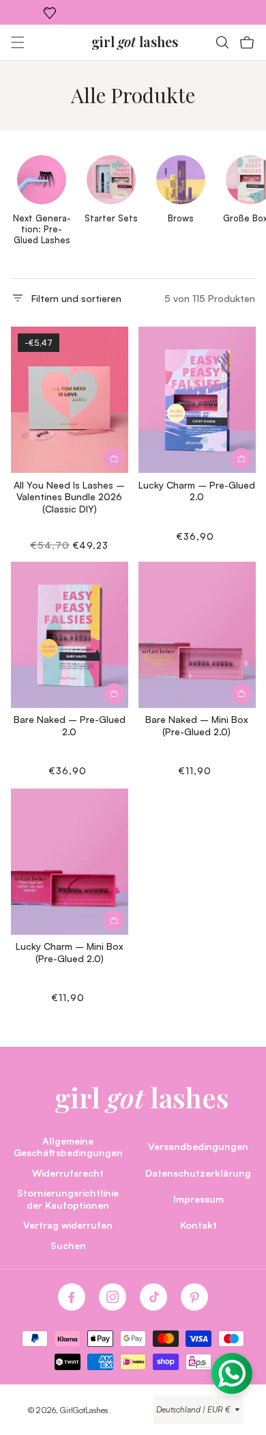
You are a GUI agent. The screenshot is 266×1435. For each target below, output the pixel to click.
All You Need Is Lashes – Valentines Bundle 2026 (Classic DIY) (69, 496)
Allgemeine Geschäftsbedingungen (68, 1146)
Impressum (198, 1198)
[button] (18, 42)
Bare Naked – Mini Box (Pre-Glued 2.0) (196, 725)
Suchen (68, 1245)
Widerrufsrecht (68, 1172)
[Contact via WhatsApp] (231, 1373)
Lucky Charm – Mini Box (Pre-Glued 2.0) (69, 952)
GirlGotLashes (84, 1410)
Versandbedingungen (198, 1146)
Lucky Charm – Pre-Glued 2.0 (196, 490)
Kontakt (198, 1224)
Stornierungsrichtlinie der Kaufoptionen (68, 1198)
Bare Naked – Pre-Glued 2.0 (69, 725)
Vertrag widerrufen (68, 1224)
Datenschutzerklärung (198, 1172)
